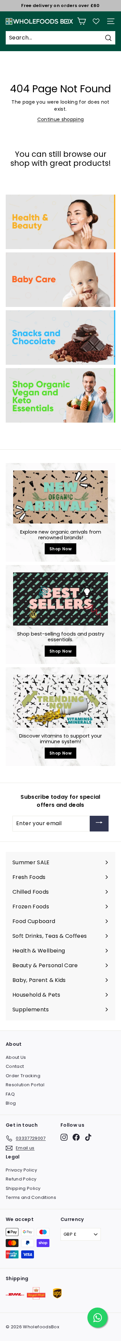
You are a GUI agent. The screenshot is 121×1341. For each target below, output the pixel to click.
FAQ (10, 1094)
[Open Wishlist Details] (96, 21)
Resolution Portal (25, 1085)
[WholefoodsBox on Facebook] (76, 1137)
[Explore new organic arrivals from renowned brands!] (60, 497)
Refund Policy (21, 1179)
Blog (11, 1103)
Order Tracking (23, 1076)
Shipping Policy (23, 1188)
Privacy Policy (21, 1170)
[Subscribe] (99, 823)
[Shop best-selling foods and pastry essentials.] (60, 599)
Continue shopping (60, 119)
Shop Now (60, 549)
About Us (16, 1057)
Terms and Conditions (31, 1197)
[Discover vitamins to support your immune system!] (60, 701)
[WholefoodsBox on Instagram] (64, 1137)
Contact (15, 1066)
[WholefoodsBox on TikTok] (88, 1137)
